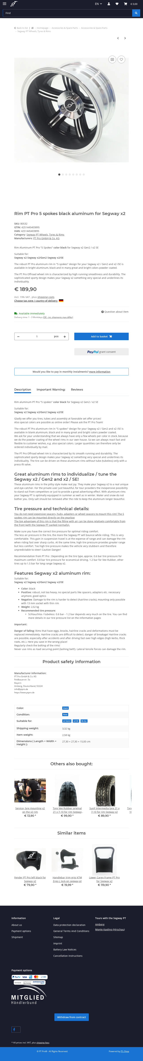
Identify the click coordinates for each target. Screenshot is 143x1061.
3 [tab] (66, 174)
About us (17, 925)
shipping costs (45, 297)
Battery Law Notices (64, 949)
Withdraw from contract (71, 1017)
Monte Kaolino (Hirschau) (110, 929)
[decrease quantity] (18, 336)
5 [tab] (73, 174)
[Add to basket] (17, 51)
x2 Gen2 (66, 721)
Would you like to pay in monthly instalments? (71, 371)
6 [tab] (77, 174)
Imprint (57, 943)
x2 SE (76, 721)
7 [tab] (80, 174)
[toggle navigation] (4, 2)
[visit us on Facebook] (16, 1029)
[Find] (136, 13)
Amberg (99, 924)
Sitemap (58, 937)
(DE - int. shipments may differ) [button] (58, 317)
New (65, 714)
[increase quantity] (65, 336)
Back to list (22, 27)
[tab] (51, 391)
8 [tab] (84, 174)
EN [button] (97, 4)
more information (99, 371)
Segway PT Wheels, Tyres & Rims (45, 234)
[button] (109, 3)
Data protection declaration (69, 925)
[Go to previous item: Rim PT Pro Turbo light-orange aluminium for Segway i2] (118, 38)
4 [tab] (70, 174)
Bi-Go (83, 721)
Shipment (17, 937)
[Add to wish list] (121, 59)
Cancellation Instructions (67, 955)
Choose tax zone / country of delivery (36, 300)
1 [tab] (59, 174)
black (65, 708)
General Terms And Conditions (71, 931)
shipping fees (42, 1042)
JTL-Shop (125, 1051)
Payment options (21, 931)
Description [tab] (22, 389)
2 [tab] (63, 174)
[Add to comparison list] (112, 59)
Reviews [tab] (77, 389)
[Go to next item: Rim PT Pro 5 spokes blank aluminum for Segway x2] (125, 38)
